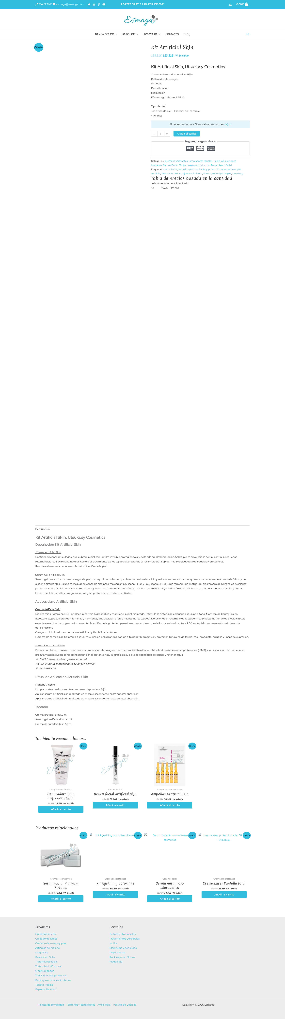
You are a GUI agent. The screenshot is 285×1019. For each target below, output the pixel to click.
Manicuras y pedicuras (123, 947)
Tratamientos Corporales (125, 938)
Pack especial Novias (122, 957)
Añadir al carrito (186, 133)
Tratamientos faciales (123, 934)
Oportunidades (44, 970)
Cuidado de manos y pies (50, 943)
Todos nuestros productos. (194, 165)
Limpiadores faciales (200, 161)
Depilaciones (117, 952)
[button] (248, 34)
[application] (115, 34)
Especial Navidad (45, 989)
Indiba (113, 943)
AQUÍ (227, 124)
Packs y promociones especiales (217, 169)
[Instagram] (94, 4)
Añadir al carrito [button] (61, 809)
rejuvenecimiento (192, 173)
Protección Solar (171, 173)
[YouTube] (103, 4)
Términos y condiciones (80, 1004)
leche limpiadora (188, 169)
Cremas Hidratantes (176, 161)
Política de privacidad (51, 1004)
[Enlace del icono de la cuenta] (230, 4)
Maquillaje (41, 952)
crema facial (170, 169)
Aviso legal (104, 1004)
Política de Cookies (124, 1004)
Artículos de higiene (47, 947)
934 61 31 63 (45, 4)
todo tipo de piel (221, 173)
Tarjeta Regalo (44, 984)
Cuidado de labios (46, 938)
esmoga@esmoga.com (69, 4)
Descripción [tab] (42, 529)
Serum (207, 173)
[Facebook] (89, 4)
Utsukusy (237, 173)
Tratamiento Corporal (48, 966)
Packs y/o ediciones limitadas (53, 980)
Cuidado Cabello (45, 934)
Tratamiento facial (221, 165)
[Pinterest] (98, 4)
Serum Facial (170, 165)
